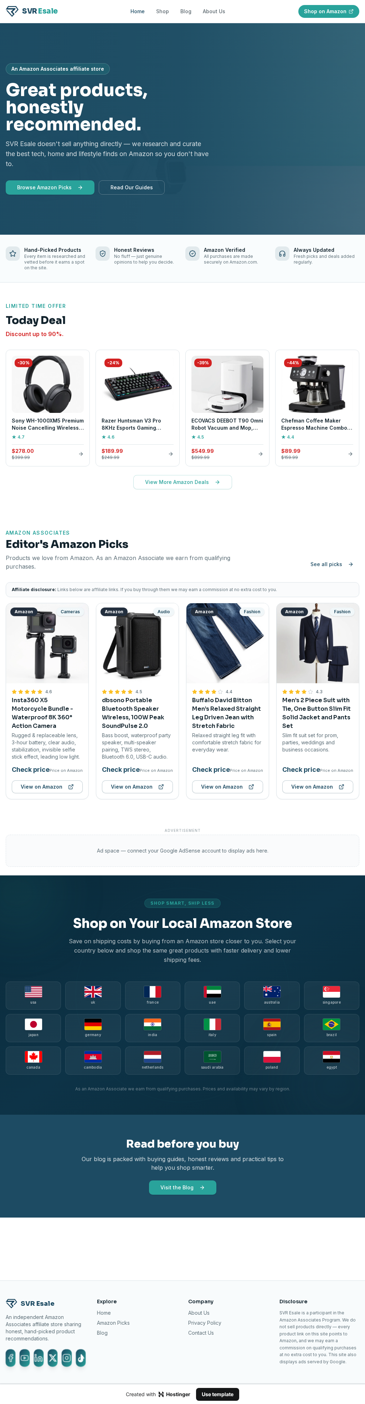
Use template (217, 1394)
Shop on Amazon (325, 11)
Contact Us (201, 1333)
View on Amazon (41, 787)
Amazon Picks (113, 1323)
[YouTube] (24, 1357)
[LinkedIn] (38, 1357)
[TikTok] (81, 1357)
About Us (214, 11)
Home (137, 11)
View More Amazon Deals (177, 482)
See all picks (326, 564)
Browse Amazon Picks (44, 187)
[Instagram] (66, 1357)
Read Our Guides (131, 187)
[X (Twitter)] (52, 1357)
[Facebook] (10, 1357)
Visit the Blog (177, 1187)
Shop (162, 11)
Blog (185, 11)
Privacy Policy (204, 1323)
